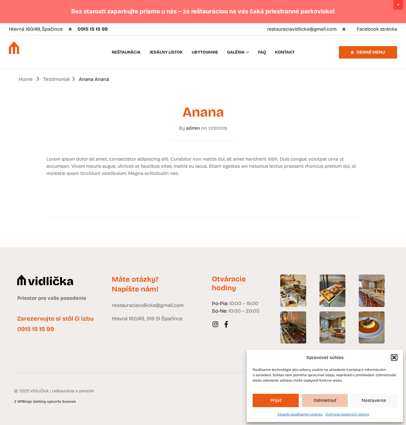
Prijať (275, 400)
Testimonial (56, 79)
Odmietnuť (325, 400)
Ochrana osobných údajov (347, 414)
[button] (394, 357)
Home (26, 79)
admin (193, 128)
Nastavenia (374, 400)
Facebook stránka (376, 29)
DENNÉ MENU (370, 52)
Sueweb (69, 401)
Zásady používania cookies (300, 414)
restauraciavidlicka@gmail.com (301, 29)
